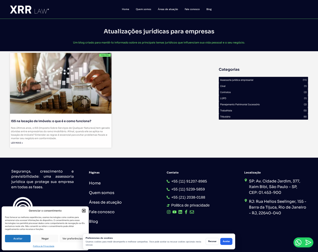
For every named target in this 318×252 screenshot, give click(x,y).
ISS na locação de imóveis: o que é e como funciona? (51, 121)
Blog (209, 9)
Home (125, 9)
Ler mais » (17, 142)
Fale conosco (192, 9)
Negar (45, 238)
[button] (83, 210)
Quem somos (143, 9)
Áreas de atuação (168, 9)
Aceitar (17, 238)
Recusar (212, 241)
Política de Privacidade (43, 246)
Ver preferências (72, 238)
